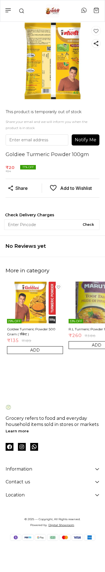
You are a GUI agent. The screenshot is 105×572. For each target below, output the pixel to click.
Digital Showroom (61, 525)
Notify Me (85, 139)
